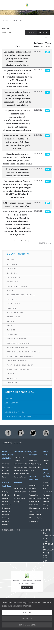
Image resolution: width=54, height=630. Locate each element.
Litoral (38, 514)
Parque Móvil (34, 501)
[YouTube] (46, 433)
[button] (3, 5)
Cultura (11, 260)
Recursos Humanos (17, 360)
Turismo (5, 28)
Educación (5, 470)
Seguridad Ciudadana (18, 343)
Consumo (12, 269)
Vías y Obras (13, 382)
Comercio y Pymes (14, 412)
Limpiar (43, 33)
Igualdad (12, 308)
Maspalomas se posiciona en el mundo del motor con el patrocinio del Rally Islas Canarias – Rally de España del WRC (17, 142)
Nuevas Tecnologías (17, 347)
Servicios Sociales (16, 339)
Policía (31, 464)
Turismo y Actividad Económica (46, 472)
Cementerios (13, 317)
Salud (10, 325)
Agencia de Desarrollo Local (21, 417)
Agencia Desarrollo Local (21, 295)
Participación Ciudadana (20, 365)
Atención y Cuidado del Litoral (23, 352)
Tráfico (31, 470)
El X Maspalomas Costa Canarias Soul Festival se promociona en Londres (17, 172)
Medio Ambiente (15, 312)
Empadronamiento (20, 464)
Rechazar (27, 619)
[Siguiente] (28, 241)
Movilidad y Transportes (20, 356)
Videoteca (12, 378)
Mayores (11, 290)
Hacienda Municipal (21, 467)
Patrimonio (18, 473)
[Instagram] (21, 433)
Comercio (12, 273)
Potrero (37, 464)
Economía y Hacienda (18, 369)
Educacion (12, 282)
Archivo (16, 488)
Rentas (23, 477)
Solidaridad (13, 304)
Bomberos (33, 460)
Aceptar (27, 587)
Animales (5, 464)
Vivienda (11, 374)
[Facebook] (8, 433)
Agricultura (13, 277)
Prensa (10, 321)
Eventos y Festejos (17, 286)
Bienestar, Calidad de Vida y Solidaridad (7, 454)
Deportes (12, 299)
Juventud (12, 264)
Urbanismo (12, 334)
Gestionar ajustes (27, 625)
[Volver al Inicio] (27, 5)
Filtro (31, 33)
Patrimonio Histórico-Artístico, (6, 514)
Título (17, 46)
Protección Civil (34, 467)
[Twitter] (33, 433)
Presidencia (18, 482)
